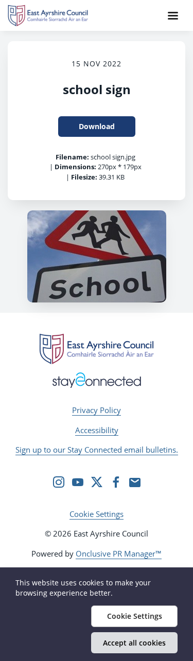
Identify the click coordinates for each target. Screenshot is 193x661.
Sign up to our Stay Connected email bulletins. (96, 449)
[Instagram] (58, 482)
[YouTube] (77, 482)
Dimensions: (75, 166)
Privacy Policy (96, 410)
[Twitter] (96, 482)
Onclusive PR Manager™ (119, 553)
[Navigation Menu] (173, 15)
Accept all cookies (134, 643)
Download (97, 126)
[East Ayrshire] (96, 348)
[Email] (135, 482)
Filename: (72, 157)
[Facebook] (115, 482)
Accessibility (96, 430)
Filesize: (84, 177)
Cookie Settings (96, 514)
